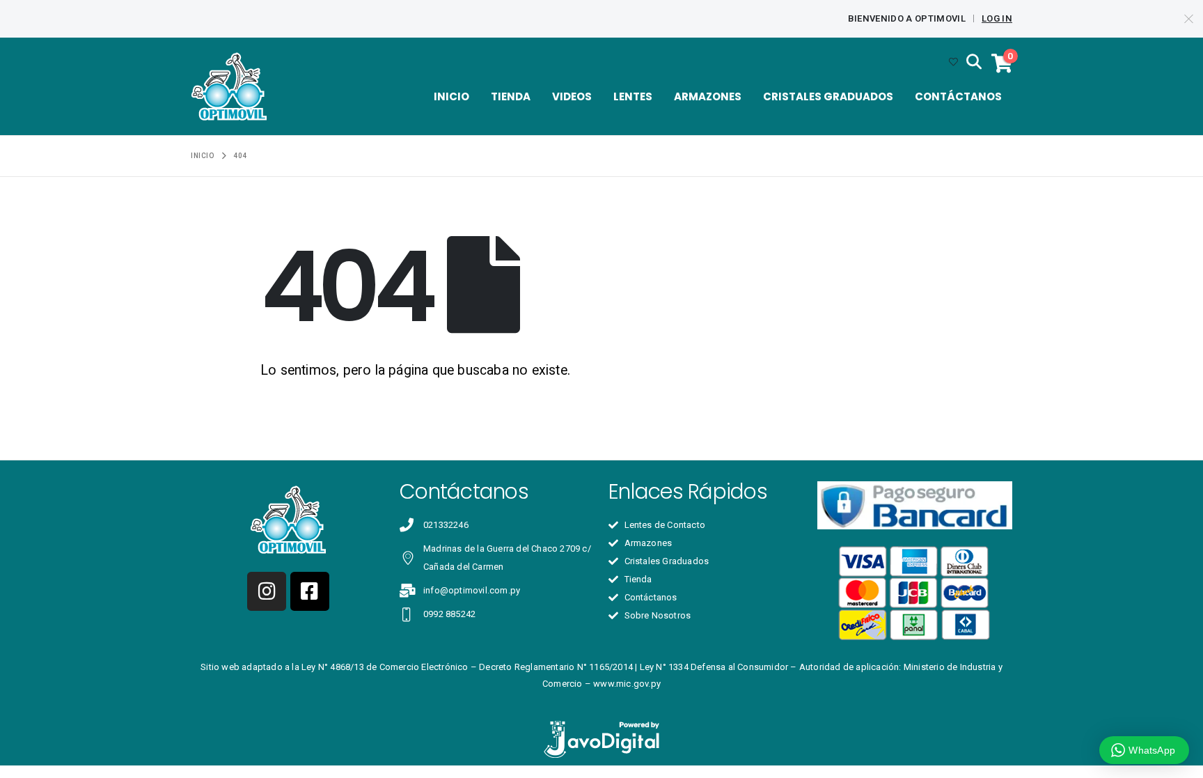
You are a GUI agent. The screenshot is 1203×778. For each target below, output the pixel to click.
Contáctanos (958, 96)
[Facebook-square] (309, 591)
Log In (997, 18)
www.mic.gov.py (627, 683)
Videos (572, 96)
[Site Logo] (229, 86)
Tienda (510, 96)
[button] (974, 62)
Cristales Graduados (828, 96)
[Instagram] (266, 591)
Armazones (707, 96)
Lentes (632, 96)
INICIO (451, 96)
